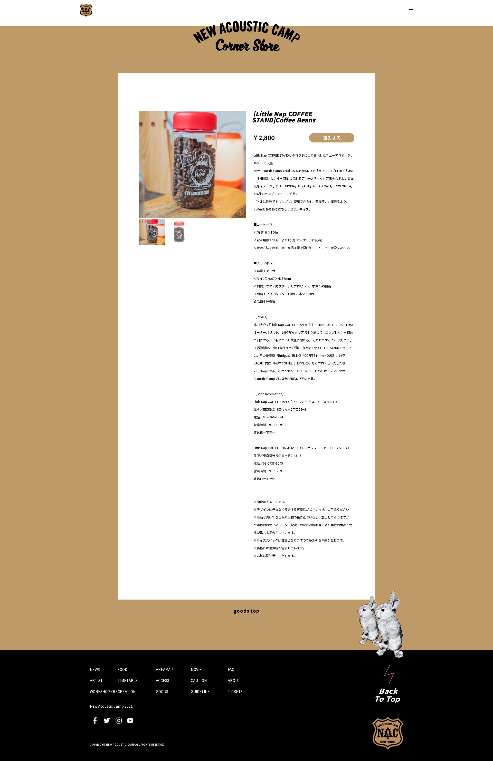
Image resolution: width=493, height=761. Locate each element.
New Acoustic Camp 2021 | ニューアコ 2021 (86, 10)
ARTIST (96, 680)
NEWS (95, 669)
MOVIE (196, 669)
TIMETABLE (128, 680)
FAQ (231, 669)
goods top (246, 610)
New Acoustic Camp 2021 (387, 733)
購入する (332, 137)
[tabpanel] (192, 164)
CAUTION (199, 680)
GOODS (162, 691)
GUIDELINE (200, 691)
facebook (95, 720)
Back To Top (387, 683)
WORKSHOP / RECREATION (113, 691)
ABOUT (234, 680)
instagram (118, 720)
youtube (130, 720)
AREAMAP (164, 669)
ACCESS (162, 680)
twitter (107, 720)
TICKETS (235, 691)
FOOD (122, 669)
